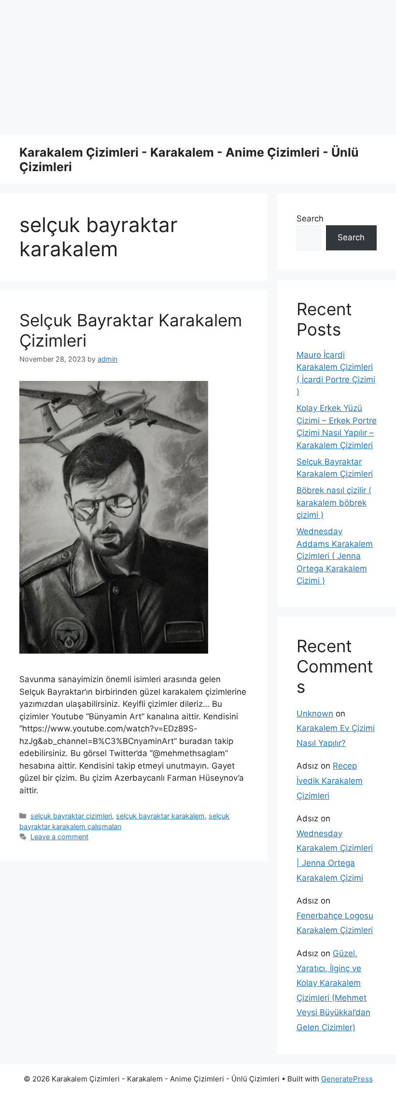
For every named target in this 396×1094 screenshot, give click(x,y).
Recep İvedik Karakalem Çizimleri (330, 780)
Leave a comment (59, 836)
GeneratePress (347, 1078)
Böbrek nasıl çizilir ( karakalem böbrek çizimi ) (334, 502)
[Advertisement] (198, 67)
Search (310, 218)
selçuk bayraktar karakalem (160, 816)
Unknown (315, 713)
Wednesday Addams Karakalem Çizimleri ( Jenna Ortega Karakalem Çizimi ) (335, 555)
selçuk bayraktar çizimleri (71, 816)
